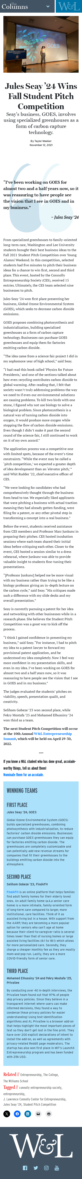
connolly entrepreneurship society (40, 1088)
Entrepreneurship (30, 1075)
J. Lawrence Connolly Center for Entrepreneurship (34, 1099)
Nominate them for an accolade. (23, 774)
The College (50, 1075)
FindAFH (13, 892)
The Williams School (15, 1081)
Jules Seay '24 (12, 1105)
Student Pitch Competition (39, 1105)
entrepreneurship (13, 1094)
